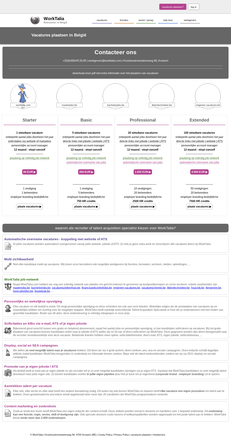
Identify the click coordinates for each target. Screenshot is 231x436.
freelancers (159, 434)
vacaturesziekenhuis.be (66, 287)
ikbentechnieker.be (178, 287)
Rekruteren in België (55, 22)
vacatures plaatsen (141, 434)
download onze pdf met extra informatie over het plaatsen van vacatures (115, 73)
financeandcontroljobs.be (97, 287)
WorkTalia (54, 18)
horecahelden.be (23, 291)
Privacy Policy (121, 434)
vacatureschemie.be (154, 287)
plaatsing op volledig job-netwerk (29, 158)
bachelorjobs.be (41, 287)
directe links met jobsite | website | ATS (86, 141)
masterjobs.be (21, 287)
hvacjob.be (197, 287)
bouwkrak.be (42, 291)
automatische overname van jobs (86, 162)
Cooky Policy (105, 434)
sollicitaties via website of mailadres (29, 141)
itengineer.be (213, 287)
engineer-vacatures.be (126, 287)
